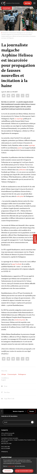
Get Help (27, 3)
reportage (32, 145)
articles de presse (19, 320)
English (3, 380)
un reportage (19, 119)
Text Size (7, 392)
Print (5, 386)
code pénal (20, 196)
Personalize (8, 470)
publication (22, 169)
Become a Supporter (18, 411)
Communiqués (6, 8)
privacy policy (11, 466)
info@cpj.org (4, 451)
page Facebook (17, 264)
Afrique (3, 374)
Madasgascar (22, 374)
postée (20, 148)
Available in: (5, 378)
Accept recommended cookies (24, 470)
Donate (31, 411)
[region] (18, 466)
